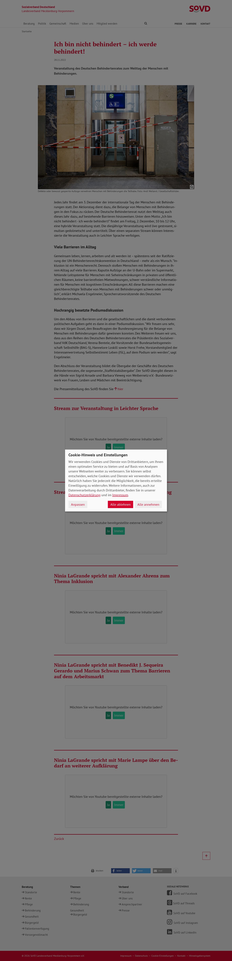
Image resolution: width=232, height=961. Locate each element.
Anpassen (78, 504)
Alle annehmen (148, 504)
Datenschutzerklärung (84, 495)
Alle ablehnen (120, 504)
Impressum (120, 495)
